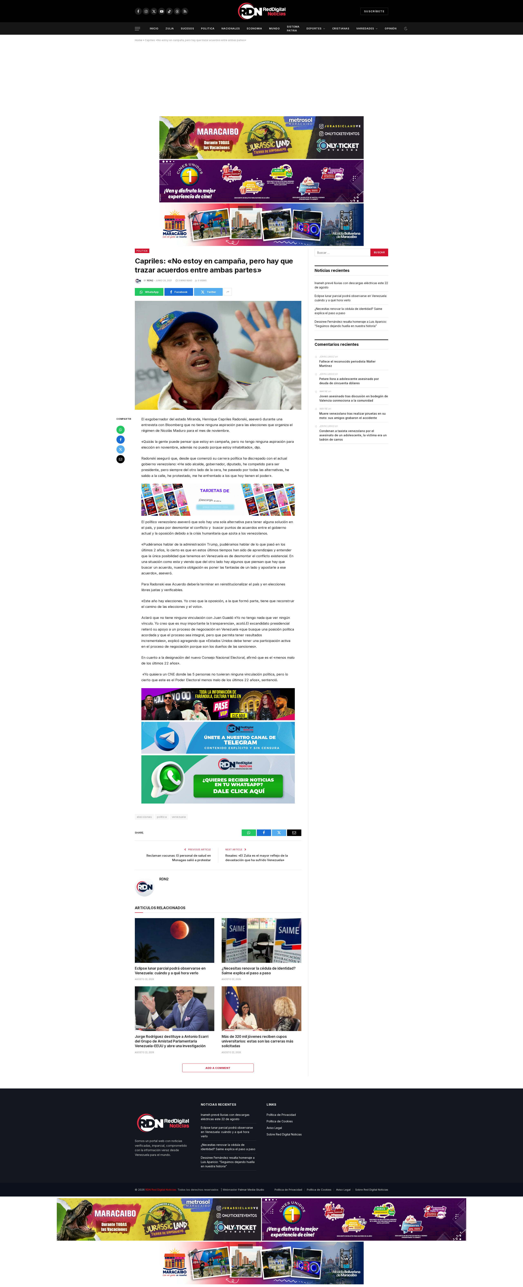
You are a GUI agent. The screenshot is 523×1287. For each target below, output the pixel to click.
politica (162, 816)
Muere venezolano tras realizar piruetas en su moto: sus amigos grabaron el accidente (352, 416)
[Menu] (137, 28)
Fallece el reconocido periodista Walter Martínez (347, 363)
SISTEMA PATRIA (293, 28)
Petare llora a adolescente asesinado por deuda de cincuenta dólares (349, 381)
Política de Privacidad (281, 1114)
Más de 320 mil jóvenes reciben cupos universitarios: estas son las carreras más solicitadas (257, 1041)
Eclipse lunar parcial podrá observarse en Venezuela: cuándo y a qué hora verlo (170, 970)
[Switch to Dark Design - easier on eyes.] (405, 28)
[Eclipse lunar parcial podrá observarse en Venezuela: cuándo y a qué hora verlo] (174, 940)
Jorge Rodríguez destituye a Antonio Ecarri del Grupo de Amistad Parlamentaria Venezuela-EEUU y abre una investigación (171, 1041)
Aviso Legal (274, 1128)
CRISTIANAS (341, 28)
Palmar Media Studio (251, 1189)
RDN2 (150, 280)
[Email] (120, 459)
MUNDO (274, 28)
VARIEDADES (365, 28)
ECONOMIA (254, 28)
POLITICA (208, 28)
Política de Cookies (280, 1121)
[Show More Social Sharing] (228, 292)
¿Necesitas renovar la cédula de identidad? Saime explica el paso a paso (259, 970)
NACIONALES (230, 28)
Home (138, 40)
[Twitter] (120, 449)
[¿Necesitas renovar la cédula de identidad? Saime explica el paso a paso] (261, 940)
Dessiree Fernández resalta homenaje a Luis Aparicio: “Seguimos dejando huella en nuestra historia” (228, 1162)
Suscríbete (374, 11)
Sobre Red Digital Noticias (284, 1134)
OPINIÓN (391, 28)
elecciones (144, 816)
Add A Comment (218, 1067)
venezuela (179, 816)
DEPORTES (314, 28)
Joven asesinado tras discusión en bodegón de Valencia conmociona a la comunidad (353, 398)
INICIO (154, 28)
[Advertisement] (261, 77)
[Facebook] (120, 439)
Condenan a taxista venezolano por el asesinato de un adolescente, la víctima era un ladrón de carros (353, 435)
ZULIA (169, 28)
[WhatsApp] (120, 430)
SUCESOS (187, 28)
